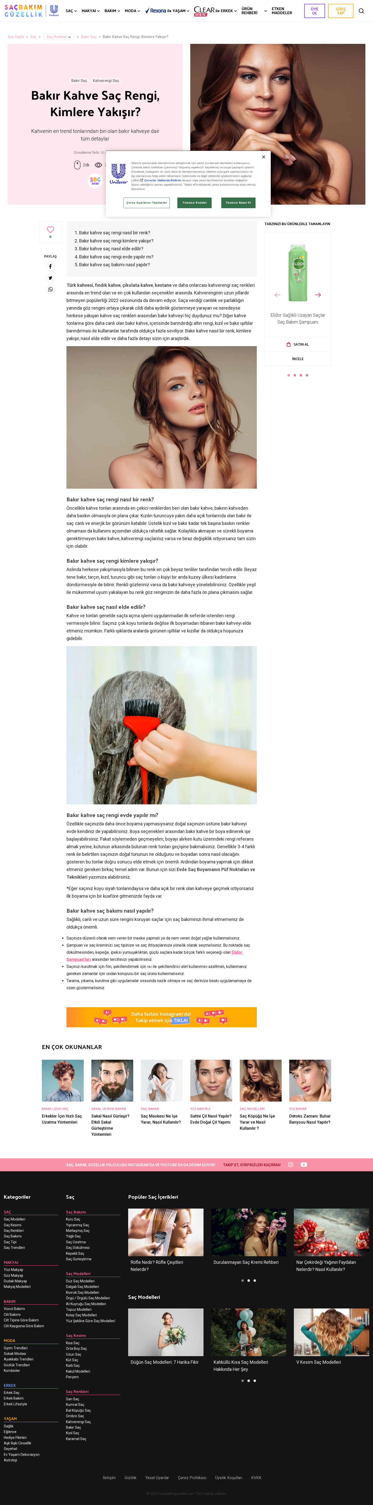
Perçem (72, 1377)
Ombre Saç (75, 1416)
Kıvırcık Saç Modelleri (82, 1292)
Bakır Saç (89, 37)
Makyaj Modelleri (17, 1287)
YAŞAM (176, 11)
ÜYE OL (314, 10)
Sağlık (8, 1426)
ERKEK (224, 10)
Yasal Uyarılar (157, 1477)
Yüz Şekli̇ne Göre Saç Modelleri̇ (90, 1321)
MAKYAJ (89, 10)
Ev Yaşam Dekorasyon (22, 1455)
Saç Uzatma (76, 1242)
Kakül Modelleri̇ (78, 1371)
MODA (130, 10)
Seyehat (10, 1449)
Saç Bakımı (13, 1236)
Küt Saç (72, 1360)
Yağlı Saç (73, 1236)
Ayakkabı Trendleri (18, 1359)
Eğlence (10, 1432)
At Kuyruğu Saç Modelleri (86, 1304)
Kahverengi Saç (106, 81)
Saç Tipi (10, 1242)
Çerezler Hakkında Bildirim (162, 180)
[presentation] (278, 295)
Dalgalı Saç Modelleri (82, 1287)
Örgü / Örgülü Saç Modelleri (88, 1298)
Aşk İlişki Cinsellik (17, 1443)
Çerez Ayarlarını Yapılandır (146, 202)
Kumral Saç (75, 1405)
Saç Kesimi (12, 1225)
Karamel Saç (76, 1439)
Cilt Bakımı (12, 1315)
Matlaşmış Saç (78, 1231)
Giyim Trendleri (16, 1348)
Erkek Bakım (14, 1398)
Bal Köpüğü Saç (78, 1410)
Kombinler (12, 1371)
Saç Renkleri (57, 37)
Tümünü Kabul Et (238, 202)
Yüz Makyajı (13, 1270)
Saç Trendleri (14, 1248)
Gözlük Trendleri (17, 1365)
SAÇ (69, 10)
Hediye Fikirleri (15, 1438)
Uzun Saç (73, 1354)
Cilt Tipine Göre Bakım (21, 1320)
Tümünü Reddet (194, 202)
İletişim (109, 1477)
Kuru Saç (73, 1219)
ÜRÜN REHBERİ (250, 11)
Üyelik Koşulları (228, 1477)
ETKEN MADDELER (282, 11)
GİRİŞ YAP (341, 10)
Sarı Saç (72, 1399)
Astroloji (10, 1460)
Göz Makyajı (13, 1275)
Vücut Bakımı (14, 1309)
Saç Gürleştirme (79, 1259)
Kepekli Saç (75, 1253)
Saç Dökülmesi (78, 1248)
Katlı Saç (73, 1366)
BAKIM (110, 10)
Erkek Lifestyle (15, 1404)
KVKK (256, 1477)
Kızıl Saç (72, 1433)
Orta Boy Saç (76, 1349)
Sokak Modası (15, 1354)
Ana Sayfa (16, 37)
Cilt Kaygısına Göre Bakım (24, 1326)
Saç (33, 37)
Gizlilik (131, 1477)
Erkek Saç (12, 1393)
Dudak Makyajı (15, 1281)
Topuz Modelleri (79, 1309)
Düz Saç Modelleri (80, 1281)
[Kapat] (263, 157)
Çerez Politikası (192, 1477)
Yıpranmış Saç (77, 1225)
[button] (289, 375)
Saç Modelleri (14, 1219)
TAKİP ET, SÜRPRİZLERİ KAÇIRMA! (252, 1165)
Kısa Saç (72, 1343)
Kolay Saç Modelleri (81, 1315)
